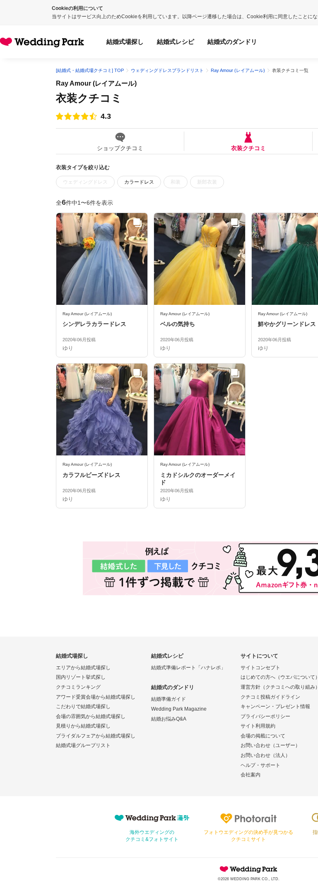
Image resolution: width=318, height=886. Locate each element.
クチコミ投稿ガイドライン (270, 697)
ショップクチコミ (120, 148)
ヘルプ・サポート (260, 765)
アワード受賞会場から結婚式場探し (95, 697)
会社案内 (250, 775)
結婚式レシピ (175, 41)
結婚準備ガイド (168, 699)
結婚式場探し (125, 41)
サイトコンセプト (260, 667)
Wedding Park (248, 869)
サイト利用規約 (258, 726)
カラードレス (139, 182)
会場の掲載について (263, 736)
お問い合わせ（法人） (265, 755)
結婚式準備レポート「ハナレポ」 (188, 667)
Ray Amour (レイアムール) (96, 83)
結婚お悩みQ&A (168, 719)
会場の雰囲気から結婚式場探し (90, 716)
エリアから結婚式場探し (83, 667)
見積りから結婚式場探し (83, 726)
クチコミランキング (78, 687)
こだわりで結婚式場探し (83, 706)
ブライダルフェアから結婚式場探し (95, 736)
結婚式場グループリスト (83, 745)
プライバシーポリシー (265, 716)
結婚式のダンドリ (232, 41)
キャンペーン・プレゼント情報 (275, 706)
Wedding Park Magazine (179, 709)
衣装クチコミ (248, 148)
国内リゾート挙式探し (81, 677)
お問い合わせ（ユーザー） (270, 745)
